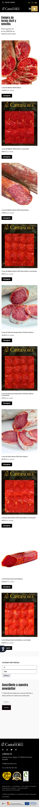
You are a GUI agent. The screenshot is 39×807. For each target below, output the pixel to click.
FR (32, 3)
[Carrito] (34, 8)
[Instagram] (7, 749)
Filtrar (6, 676)
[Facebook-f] (2, 749)
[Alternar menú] (30, 8)
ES (36, 3)
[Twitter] (11, 749)
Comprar (6, 96)
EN (29, 3)
